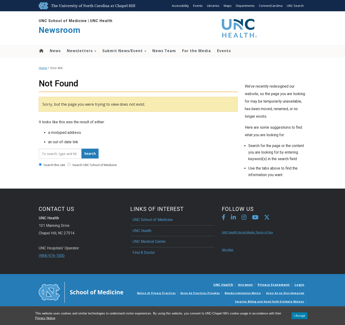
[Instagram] (244, 218)
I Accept (299, 315)
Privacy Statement (274, 284)
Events (198, 6)
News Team (164, 50)
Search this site (54, 165)
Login (299, 284)
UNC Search (295, 6)
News (55, 50)
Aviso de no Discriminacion (285, 293)
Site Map (227, 249)
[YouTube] (255, 218)
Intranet (245, 284)
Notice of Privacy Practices (156, 293)
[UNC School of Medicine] (81, 292)
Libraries (213, 6)
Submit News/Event (123, 50)
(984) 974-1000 (52, 255)
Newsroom (59, 30)
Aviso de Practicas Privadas (200, 293)
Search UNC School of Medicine (94, 165)
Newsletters (80, 50)
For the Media (196, 50)
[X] (267, 218)
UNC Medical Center (149, 241)
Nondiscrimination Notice (243, 293)
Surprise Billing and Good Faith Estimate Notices (269, 301)
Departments (245, 6)
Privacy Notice (45, 318)
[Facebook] (223, 218)
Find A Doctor (144, 252)
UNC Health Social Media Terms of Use (247, 232)
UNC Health (101, 21)
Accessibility (180, 6)
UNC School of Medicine (63, 21)
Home (41, 50)
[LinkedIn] (233, 218)
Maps (228, 6)
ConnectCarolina (271, 6)
